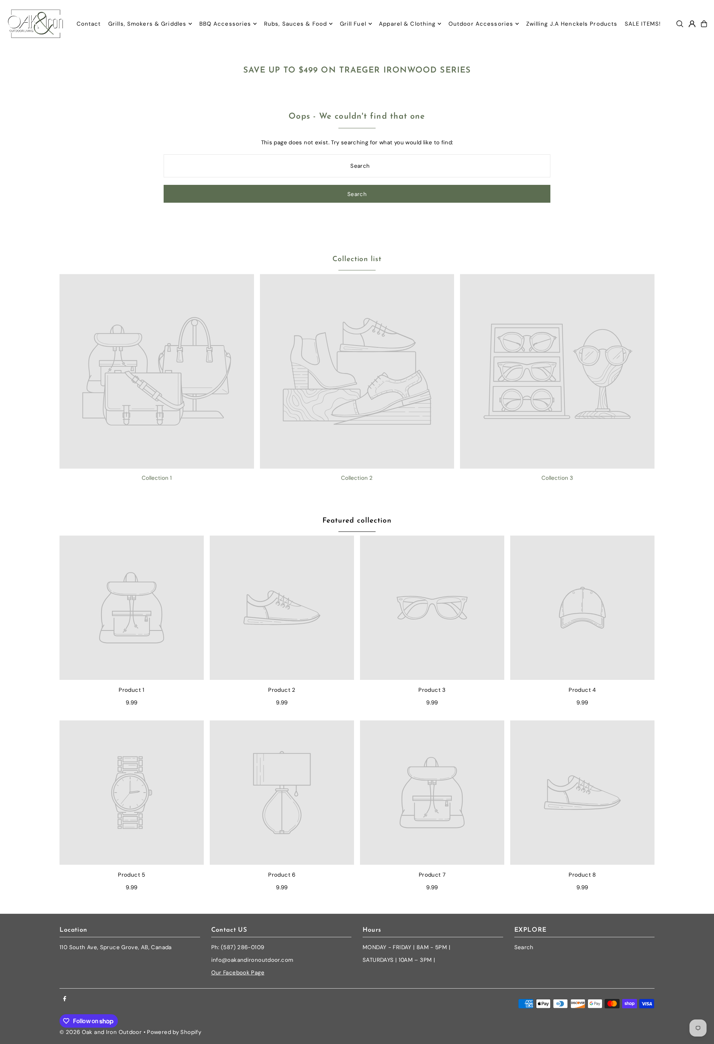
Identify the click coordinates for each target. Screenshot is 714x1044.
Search (524, 947)
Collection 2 (357, 478)
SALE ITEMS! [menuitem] (643, 24)
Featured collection (356, 520)
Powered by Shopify (174, 1032)
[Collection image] (157, 371)
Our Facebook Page (237, 972)
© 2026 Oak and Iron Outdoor (101, 1032)
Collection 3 (557, 478)
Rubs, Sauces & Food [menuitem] (295, 24)
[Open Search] (679, 23)
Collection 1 (157, 478)
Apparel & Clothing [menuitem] (407, 24)
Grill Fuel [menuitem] (353, 24)
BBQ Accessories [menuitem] (225, 24)
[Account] (692, 23)
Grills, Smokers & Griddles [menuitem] (147, 24)
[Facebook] (64, 999)
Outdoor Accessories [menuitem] (480, 24)
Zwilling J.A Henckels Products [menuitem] (572, 24)
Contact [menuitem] (89, 24)
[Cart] (704, 23)
